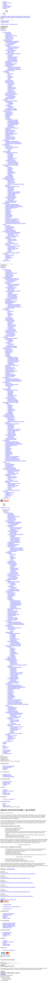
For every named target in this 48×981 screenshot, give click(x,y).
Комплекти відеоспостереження (12, 41)
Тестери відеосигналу (12, 60)
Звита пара (8, 225)
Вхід (4, 13)
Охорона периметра (10, 98)
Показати (2, 971)
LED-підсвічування (12, 239)
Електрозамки (9, 118)
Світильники (11, 242)
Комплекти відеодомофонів (11, 100)
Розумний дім (6, 140)
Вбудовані (10, 170)
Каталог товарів (6, 509)
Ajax (9, 74)
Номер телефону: (4, 963)
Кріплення (8, 244)
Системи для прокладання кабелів (13, 232)
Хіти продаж (5, 746)
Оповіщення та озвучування (12, 152)
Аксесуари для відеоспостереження (13, 53)
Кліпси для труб (11, 249)
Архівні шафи (11, 171)
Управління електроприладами (12, 141)
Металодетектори (9, 148)
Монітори (8, 185)
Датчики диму (11, 83)
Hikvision (10, 76)
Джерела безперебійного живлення (13, 205)
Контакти (5, 8)
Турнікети (8, 117)
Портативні (8, 45)
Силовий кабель (9, 229)
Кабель (4, 224)
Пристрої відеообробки (13, 56)
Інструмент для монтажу (13, 163)
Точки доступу (11, 182)
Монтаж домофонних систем (9, 925)
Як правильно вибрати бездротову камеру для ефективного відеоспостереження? (17, 873)
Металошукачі (6, 144)
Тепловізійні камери (10, 70)
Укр (6, 11)
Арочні (9, 150)
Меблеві (10, 167)
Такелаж (10, 251)
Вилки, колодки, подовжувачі (12, 243)
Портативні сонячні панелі (11, 35)
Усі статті (12, 869)
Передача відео (9, 65)
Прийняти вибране (10, 972)
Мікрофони (10, 155)
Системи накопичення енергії (12, 204)
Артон (9, 79)
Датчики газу (11, 89)
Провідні (10, 86)
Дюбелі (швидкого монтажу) (14, 245)
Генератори (8, 212)
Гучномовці (10, 153)
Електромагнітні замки (13, 119)
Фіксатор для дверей (10, 139)
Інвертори (8, 209)
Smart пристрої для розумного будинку (14, 143)
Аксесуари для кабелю (10, 230)
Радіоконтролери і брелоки (11, 133)
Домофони (5, 99)
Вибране (5, 743)
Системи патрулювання (11, 137)
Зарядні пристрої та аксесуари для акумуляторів (16, 223)
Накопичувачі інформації (11, 50)
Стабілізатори (8, 214)
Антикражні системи (10, 136)
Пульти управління (12, 58)
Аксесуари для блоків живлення (12, 218)
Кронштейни (11, 188)
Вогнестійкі (10, 168)
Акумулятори (8, 33)
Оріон (9, 78)
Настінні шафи (11, 189)
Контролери (8, 115)
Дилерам (5, 789)
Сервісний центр (4, 899)
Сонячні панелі (9, 211)
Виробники (5, 768)
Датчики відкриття (12, 88)
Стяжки (9, 250)
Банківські (10, 175)
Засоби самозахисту (10, 95)
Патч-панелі (10, 190)
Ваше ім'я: (2, 962)
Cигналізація (5, 71)
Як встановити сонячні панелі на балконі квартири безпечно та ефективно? (16, 882)
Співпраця (5, 752)
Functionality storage (6, 977)
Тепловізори (10, 49)
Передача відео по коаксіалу (14, 68)
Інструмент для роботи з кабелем (13, 252)
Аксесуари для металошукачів (12, 146)
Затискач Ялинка (11, 247)
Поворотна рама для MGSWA (14, 191)
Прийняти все (3, 972)
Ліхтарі (9, 241)
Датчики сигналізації (10, 82)
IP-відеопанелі (11, 106)
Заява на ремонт (6, 7)
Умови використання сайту (9, 766)
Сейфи (7, 166)
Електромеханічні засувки (13, 123)
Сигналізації (8, 258)
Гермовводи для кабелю (11, 236)
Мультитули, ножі (9, 38)
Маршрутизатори (11, 181)
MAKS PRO (10, 77)
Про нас (4, 1)
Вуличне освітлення (12, 240)
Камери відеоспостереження (12, 42)
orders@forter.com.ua (7, 908)
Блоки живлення (9, 215)
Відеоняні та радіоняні (13, 47)
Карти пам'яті (11, 52)
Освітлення (8, 238)
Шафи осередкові (11, 172)
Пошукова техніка (9, 177)
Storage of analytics (6, 976)
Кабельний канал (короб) (13, 233)
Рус (6, 10)
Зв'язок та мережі (6, 151)
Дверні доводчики (9, 132)
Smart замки (10, 125)
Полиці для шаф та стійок (13, 193)
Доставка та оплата (7, 2)
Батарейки (8, 217)
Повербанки (8, 213)
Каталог (2, 18)
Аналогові (10, 104)
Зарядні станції (9, 34)
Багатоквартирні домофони (11, 109)
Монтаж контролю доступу (9, 926)
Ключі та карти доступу (11, 131)
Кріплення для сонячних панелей (13, 222)
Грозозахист (10, 54)
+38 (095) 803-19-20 (13, 24)
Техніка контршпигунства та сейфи (10, 164)
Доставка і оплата (7, 783)
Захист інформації (9, 176)
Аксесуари (8, 135)
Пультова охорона (9, 80)
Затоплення (10, 85)
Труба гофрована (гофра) (13, 235)
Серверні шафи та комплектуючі (12, 186)
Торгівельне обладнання (11, 202)
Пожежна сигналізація (10, 97)
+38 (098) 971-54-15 (4, 24)
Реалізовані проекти (7, 6)
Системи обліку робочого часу (12, 127)
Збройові (10, 169)
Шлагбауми (8, 128)
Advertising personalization (7, 975)
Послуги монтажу (7, 750)
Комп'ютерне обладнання (8, 178)
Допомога (5, 4)
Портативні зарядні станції (11, 207)
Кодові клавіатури (9, 114)
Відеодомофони (9, 101)
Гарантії (4, 3)
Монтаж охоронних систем (9, 924)
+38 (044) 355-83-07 (4, 20)
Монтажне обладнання (10, 160)
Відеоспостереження (7, 40)
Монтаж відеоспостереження (9, 923)
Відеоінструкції (6, 782)
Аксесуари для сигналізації (11, 94)
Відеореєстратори (9, 44)
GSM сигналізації (9, 81)
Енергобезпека (6, 203)
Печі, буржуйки (9, 216)
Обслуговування (6, 751)
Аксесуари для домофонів (11, 108)
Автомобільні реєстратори (11, 63)
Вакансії (5, 769)
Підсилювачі (10, 154)
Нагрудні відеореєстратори (14, 46)
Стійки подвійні (11, 195)
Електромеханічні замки (13, 122)
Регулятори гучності (12, 158)
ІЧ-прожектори (9, 62)
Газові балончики (12, 96)
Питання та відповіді (7, 767)
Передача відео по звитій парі (14, 67)
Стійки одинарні (11, 194)
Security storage (5, 980)
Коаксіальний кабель (10, 226)
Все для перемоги (7, 32)
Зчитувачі (8, 116)
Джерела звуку (11, 159)
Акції (4, 745)
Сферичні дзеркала (10, 134)
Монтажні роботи (7, 774)
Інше (7, 259)
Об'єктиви (10, 55)
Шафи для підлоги (12, 196)
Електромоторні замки (13, 124)
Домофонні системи (7, 775)
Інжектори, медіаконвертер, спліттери (16, 184)
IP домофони (10, 103)
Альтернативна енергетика (8, 776)
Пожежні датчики (12, 91)
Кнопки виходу (9, 113)
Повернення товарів (7, 781)
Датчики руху (11, 90)
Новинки (5, 747)
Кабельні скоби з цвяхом (13, 248)
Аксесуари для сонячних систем (12, 221)
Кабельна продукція (12, 161)
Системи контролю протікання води (13, 142)
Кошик (4, 742)
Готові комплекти (9, 112)
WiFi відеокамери (11, 43)
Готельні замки (11, 126)
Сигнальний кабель (10, 227)
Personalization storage (6, 979)
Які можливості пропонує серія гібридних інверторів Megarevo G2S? (15, 878)
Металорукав (11, 234)
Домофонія (8, 256)
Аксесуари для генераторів (11, 220)
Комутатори (10, 180)
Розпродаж (5, 253)
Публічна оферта (6, 918)
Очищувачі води (9, 36)
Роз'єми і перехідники (12, 59)
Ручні (9, 149)
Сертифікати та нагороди (8, 790)
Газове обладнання (10, 37)
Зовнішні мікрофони (10, 64)
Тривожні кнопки (12, 87)
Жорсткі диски (11, 51)
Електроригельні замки (13, 121)
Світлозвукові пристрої (10, 92)
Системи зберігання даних (11, 200)
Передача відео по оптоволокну (15, 69)
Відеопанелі (8, 105)
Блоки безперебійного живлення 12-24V (14, 206)
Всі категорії (3, 30)
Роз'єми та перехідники (13, 162)
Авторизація (3, 507)
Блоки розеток (11, 187)
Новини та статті (6, 260)
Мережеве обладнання (10, 179)
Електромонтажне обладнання (9, 231)
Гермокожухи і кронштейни (11, 61)
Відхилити (17, 972)
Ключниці (10, 173)
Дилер (4, 14)
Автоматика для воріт (10, 130)
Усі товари (8, 72)
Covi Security (10, 73)
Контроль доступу (7, 110)
